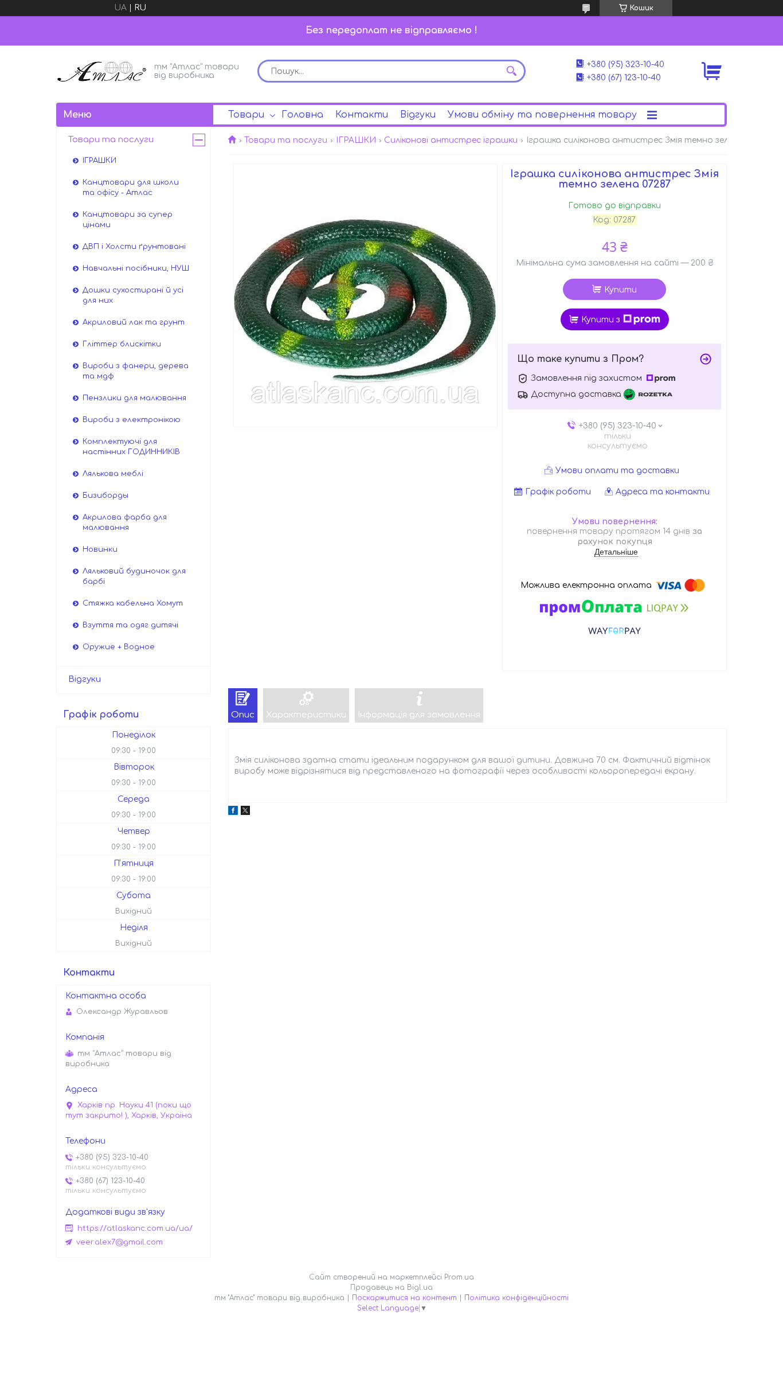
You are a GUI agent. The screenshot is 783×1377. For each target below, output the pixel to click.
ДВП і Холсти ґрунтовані (134, 247)
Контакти (361, 115)
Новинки (100, 549)
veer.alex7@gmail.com (119, 1242)
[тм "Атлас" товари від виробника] (102, 70)
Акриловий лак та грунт (134, 322)
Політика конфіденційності (516, 1298)
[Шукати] (511, 71)
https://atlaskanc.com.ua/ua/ (135, 1228)
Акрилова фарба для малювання (125, 522)
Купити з (600, 319)
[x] (245, 812)
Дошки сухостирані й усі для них (133, 295)
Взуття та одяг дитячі (130, 625)
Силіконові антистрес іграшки (451, 140)
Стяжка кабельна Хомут (133, 603)
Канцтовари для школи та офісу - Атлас (131, 187)
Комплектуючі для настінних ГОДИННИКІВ (131, 447)
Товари (246, 115)
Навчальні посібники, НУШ (136, 268)
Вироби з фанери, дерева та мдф (136, 371)
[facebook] (233, 812)
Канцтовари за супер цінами (128, 219)
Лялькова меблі (113, 474)
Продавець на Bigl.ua (391, 1288)
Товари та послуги (285, 140)
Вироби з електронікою (132, 420)
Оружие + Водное (119, 647)
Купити (620, 290)
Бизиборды (105, 495)
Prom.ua (459, 1277)
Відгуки (418, 115)
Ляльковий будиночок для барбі (134, 576)
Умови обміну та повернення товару (542, 115)
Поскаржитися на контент (404, 1298)
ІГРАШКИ (356, 140)
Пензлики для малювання (134, 398)
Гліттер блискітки (122, 344)
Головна (302, 115)
